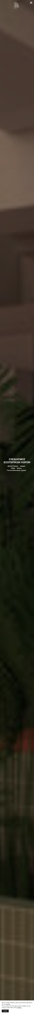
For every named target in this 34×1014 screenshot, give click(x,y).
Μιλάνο (19, 468)
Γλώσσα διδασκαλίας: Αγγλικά (16, 470)
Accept (5, 1011)
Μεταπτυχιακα (13, 466)
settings (19, 1007)
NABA (13, 468)
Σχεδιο (22, 466)
